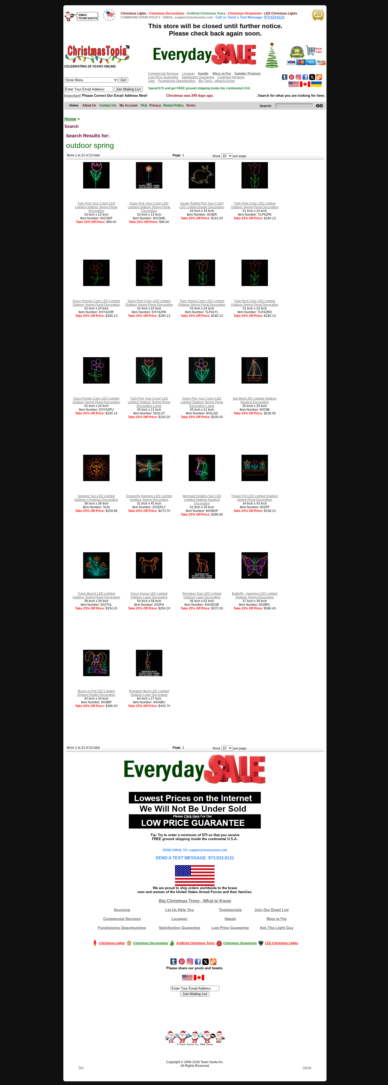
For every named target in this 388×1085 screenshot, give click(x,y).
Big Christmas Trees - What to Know (195, 901)
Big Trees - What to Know (216, 81)
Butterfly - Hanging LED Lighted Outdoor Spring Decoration (254, 595)
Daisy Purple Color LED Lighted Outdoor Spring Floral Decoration (96, 400)
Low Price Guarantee (163, 77)
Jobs (151, 81)
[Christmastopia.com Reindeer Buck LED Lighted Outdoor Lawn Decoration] (149, 675)
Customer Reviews (231, 77)
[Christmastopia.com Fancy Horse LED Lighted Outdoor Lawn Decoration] (149, 577)
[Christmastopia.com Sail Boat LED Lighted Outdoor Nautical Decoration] (255, 382)
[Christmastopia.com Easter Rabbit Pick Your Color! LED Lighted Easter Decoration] (202, 187)
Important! (72, 96)
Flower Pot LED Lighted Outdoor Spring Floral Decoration (254, 498)
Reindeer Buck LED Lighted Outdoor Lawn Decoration (149, 693)
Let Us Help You (179, 910)
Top (81, 1067)
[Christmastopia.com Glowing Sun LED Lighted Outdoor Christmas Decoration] (96, 480)
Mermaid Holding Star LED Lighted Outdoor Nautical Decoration (202, 499)
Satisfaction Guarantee (198, 77)
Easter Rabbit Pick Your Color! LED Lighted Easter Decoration (201, 205)
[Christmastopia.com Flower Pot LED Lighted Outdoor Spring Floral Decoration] (255, 480)
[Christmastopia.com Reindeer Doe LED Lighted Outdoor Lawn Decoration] (202, 577)
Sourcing (122, 910)
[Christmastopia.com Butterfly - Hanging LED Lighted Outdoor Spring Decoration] (255, 577)
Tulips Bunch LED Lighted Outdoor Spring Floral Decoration (96, 595)
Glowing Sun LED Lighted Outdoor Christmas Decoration (96, 498)
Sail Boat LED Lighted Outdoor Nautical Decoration (255, 400)
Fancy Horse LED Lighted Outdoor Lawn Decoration (149, 595)
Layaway (188, 73)
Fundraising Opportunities (176, 81)
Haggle (230, 919)
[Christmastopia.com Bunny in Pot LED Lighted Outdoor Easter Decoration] (96, 675)
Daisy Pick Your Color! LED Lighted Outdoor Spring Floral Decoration (149, 207)
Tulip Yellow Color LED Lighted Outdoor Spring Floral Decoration (202, 303)
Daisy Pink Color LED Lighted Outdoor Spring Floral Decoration (149, 303)
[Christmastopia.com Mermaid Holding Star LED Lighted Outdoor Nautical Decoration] (202, 480)
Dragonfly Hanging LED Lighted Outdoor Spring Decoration (149, 498)
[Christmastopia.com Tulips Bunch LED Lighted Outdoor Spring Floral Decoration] (96, 577)
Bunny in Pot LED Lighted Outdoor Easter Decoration (96, 693)
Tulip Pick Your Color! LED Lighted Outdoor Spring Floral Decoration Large (149, 402)
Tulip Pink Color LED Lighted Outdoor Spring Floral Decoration (254, 205)
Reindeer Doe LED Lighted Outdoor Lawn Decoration (201, 595)
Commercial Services (163, 73)
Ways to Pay (277, 919)
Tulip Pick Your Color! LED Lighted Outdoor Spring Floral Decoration (96, 207)
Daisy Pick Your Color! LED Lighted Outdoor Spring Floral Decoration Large (202, 402)
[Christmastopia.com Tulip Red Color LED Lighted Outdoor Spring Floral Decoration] (255, 285)
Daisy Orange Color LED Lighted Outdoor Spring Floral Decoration (96, 303)
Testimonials (230, 910)
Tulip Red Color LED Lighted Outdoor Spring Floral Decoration (254, 303)
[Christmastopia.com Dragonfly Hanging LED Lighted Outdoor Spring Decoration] (149, 480)
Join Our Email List (271, 910)
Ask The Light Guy (277, 928)
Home (70, 119)
